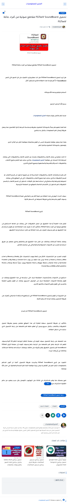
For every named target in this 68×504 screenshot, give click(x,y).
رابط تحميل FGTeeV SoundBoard (53, 395)
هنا (48, 383)
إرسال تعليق (59, 480)
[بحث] (3, 4)
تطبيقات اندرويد (44, 406)
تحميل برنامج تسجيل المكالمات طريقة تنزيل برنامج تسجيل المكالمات (35, 462)
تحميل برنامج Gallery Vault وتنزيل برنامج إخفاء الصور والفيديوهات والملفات (13, 462)
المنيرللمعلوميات (57, 27)
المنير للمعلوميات (34, 4)
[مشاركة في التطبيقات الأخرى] (42, 415)
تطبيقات (62, 13)
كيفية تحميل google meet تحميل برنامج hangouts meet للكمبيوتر (57, 462)
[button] (58, 415)
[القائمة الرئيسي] (65, 4)
